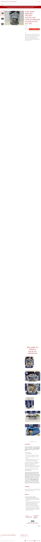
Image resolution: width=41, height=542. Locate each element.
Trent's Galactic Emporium (9, 1)
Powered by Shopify (11, 540)
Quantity (26, 27)
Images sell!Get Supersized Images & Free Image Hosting (28, 516)
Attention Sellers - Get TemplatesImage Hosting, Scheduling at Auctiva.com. (32, 523)
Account (39, 4)
